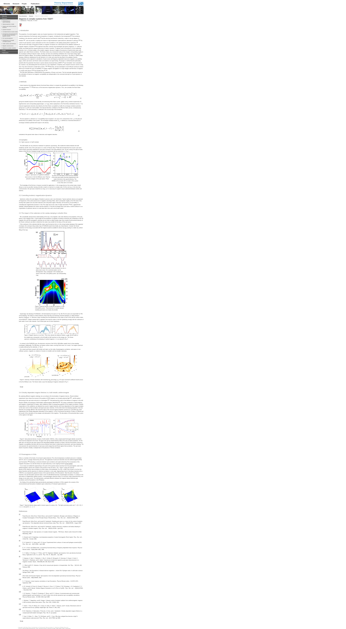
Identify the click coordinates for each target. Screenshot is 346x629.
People (24, 4)
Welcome (7, 4)
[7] (63, 62)
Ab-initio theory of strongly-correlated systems (8, 41)
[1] (32, 70)
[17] (49, 400)
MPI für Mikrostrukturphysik (29, 628)
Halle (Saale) (59, 628)
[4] (33, 70)
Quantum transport (7, 29)
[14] (24, 40)
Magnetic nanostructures (8, 45)
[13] (46, 66)
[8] (35, 46)
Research (16, 4)
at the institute (69, 463)
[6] (26, 319)
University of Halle (51, 628)
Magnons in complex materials (9, 48)
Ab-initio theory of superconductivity (6, 21)
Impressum (68, 628)
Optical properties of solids (8, 24)
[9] (77, 42)
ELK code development (8, 38)
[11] (71, 35)
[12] (32, 87)
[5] (40, 38)
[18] (59, 402)
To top (21, 386)
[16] (71, 397)
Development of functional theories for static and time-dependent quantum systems (10, 35)
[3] (46, 70)
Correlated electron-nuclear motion (10, 31)
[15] (48, 66)
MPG (63, 628)
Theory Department (23, 15)
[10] (79, 40)
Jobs (37, 628)
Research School (42, 628)
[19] (28, 461)
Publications (35, 4)
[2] (44, 70)
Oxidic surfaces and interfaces (9, 43)
